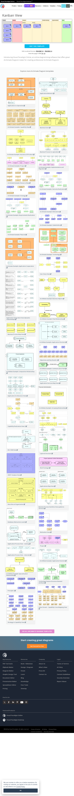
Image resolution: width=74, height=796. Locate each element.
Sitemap (24, 688)
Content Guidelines (63, 674)
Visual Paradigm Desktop (24, 1)
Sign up (64, 6)
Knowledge (25, 681)
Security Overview (63, 678)
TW (42, 53)
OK (20, 790)
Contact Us (43, 674)
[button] (20, 6)
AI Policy (60, 667)
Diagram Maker (8, 671)
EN (40, 53)
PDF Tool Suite (8, 664)
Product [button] (14, 6)
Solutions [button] (45, 6)
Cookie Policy (20, 786)
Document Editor (8, 678)
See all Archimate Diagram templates (37, 631)
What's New (43, 667)
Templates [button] (52, 6)
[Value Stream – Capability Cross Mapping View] (53, 610)
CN (44, 53)
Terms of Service (63, 664)
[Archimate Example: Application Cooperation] (20, 269)
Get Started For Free (37, 646)
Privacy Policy (61, 671)
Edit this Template (37, 46)
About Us (42, 664)
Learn (23, 674)
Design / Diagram (27, 667)
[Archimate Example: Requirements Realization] (20, 218)
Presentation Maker (10, 681)
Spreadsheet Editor (9, 685)
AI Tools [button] (28, 6)
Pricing (59, 6)
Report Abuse (61, 681)
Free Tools (24, 685)
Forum (23, 671)
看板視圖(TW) (40, 51)
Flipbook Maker (8, 667)
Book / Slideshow (27, 664)
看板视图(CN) (48, 51)
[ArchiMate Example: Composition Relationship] (20, 374)
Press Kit (42, 671)
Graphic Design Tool (10, 674)
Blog (22, 678)
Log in (67, 6)
